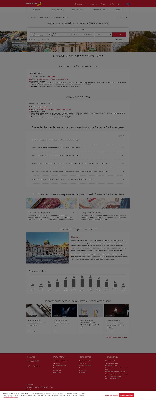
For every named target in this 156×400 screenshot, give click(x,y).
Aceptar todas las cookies (126, 395)
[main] (78, 395)
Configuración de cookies (111, 395)
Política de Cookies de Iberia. (11, 397)
